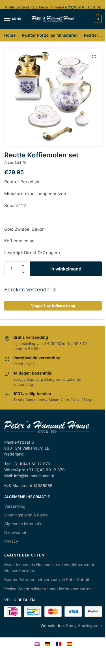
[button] (94, 56)
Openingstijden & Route (26, 514)
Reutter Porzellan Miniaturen (50, 35)
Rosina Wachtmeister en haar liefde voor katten (48, 588)
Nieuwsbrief (15, 532)
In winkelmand (65, 269)
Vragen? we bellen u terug (53, 305)
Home (10, 35)
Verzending (14, 506)
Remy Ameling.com (84, 625)
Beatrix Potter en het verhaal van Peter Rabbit (46, 579)
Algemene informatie (23, 523)
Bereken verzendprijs (30, 289)
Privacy (11, 541)
